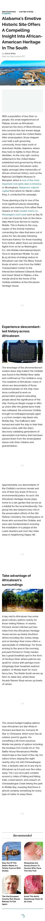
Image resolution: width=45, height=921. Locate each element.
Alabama (6, 13)
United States (26, 12)
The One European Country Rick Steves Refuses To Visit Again (11, 900)
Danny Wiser (10, 53)
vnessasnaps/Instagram (34, 610)
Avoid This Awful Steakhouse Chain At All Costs (33, 899)
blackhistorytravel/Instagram (32, 361)
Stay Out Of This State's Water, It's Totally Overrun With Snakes (11, 867)
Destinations (9, 12)
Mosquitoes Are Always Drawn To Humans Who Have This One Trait (32, 867)
